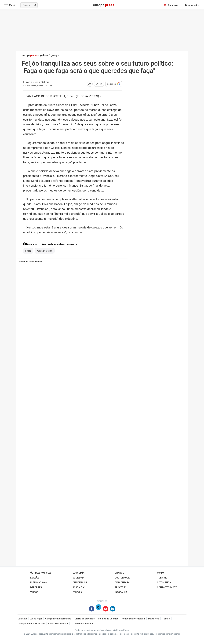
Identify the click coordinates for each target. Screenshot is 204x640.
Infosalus (121, 592)
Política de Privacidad (133, 618)
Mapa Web (153, 618)
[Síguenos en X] (98, 609)
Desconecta (122, 582)
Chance (119, 573)
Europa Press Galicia (36, 82)
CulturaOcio (123, 577)
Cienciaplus (80, 582)
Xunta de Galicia (44, 251)
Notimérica (164, 582)
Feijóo (28, 251)
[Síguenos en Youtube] (105, 609)
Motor (161, 573)
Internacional (39, 582)
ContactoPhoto (167, 587)
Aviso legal (36, 618)
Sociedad (78, 577)
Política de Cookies (108, 618)
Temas (166, 618)
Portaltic (79, 587)
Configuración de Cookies (31, 623)
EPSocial (78, 592)
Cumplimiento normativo (58, 618)
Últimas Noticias (40, 573)
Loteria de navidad (58, 623)
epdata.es (121, 587)
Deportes (36, 587)
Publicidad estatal (84, 623)
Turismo (162, 577)
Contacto (22, 618)
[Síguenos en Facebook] (91, 609)
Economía (78, 573)
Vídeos (34, 592)
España (34, 577)
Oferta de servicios (85, 618)
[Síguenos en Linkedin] (112, 609)
